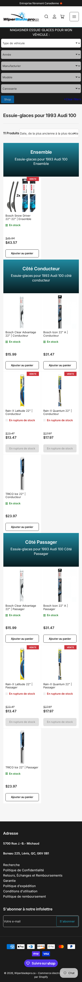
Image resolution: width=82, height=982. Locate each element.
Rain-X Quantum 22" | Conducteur (57, 412)
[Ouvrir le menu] (74, 16)
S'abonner (67, 921)
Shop (7, 99)
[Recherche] (46, 16)
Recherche (11, 865)
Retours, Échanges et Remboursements (32, 875)
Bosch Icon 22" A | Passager (55, 607)
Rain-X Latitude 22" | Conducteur (18, 412)
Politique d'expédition (19, 886)
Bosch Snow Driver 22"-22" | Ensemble (18, 217)
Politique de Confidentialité (23, 870)
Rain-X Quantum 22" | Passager (57, 685)
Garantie (9, 881)
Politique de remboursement (24, 896)
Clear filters (72, 99)
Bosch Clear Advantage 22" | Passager (20, 607)
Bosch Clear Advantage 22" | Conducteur (20, 333)
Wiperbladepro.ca (25, 973)
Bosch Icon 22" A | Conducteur (55, 333)
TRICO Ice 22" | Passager (21, 767)
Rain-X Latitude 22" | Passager (18, 685)
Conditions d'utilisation (20, 891)
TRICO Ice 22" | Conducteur (15, 495)
